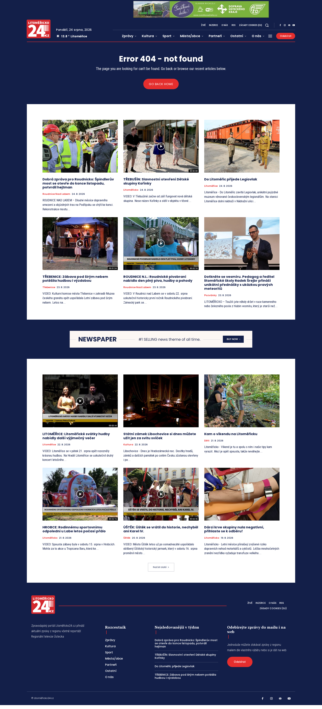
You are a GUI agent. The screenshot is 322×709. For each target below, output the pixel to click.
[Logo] (38, 29)
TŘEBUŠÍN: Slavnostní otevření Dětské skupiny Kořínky (156, 181)
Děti (206, 440)
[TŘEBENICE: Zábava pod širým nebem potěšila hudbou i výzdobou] (80, 243)
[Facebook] (280, 25)
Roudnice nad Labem (56, 194)
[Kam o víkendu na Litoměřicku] (242, 400)
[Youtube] (293, 25)
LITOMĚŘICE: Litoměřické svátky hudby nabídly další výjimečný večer (76, 436)
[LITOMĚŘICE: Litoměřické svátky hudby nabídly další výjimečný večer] (80, 400)
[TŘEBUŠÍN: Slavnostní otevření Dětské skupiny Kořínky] (161, 146)
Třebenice (48, 287)
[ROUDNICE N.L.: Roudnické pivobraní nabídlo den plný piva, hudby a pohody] (161, 243)
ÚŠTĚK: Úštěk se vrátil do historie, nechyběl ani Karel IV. (160, 529)
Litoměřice (211, 186)
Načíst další (160, 567)
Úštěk (126, 537)
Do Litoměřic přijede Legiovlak (230, 179)
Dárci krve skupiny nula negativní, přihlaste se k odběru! (234, 529)
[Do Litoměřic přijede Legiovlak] (242, 146)
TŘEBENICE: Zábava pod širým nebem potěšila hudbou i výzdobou (75, 278)
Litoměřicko (130, 189)
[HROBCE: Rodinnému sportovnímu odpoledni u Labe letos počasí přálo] (80, 494)
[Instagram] (284, 25)
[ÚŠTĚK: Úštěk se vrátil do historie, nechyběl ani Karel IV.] (161, 494)
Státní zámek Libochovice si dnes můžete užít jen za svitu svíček (159, 436)
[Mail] (289, 25)
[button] (266, 25)
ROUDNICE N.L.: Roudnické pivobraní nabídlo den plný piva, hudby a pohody (157, 278)
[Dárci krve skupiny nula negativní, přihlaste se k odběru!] (242, 494)
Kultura (128, 444)
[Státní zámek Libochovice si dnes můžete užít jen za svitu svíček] (161, 400)
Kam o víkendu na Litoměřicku (230, 434)
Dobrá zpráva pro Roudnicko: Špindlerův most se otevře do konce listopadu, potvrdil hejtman (78, 183)
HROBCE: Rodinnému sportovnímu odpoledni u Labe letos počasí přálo (74, 529)
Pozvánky (210, 295)
